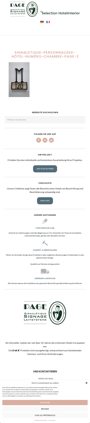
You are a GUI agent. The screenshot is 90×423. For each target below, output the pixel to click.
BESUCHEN (45, 201)
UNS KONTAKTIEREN (45, 169)
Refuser (45, 409)
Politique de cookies (41, 420)
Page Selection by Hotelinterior (45, 9)
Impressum (51, 420)
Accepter (45, 402)
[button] (86, 383)
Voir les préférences (45, 415)
